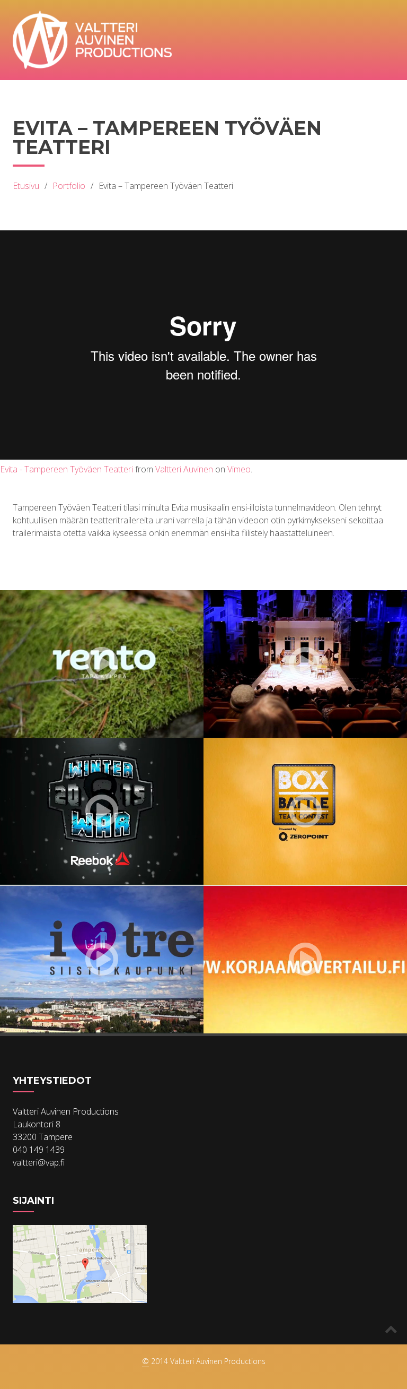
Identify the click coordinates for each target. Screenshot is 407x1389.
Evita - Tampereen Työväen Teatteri (66, 469)
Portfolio (68, 186)
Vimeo (239, 469)
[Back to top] (391, 1328)
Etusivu (26, 186)
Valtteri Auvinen (184, 469)
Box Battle (248, 866)
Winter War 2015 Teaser (76, 876)
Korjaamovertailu (267, 1015)
